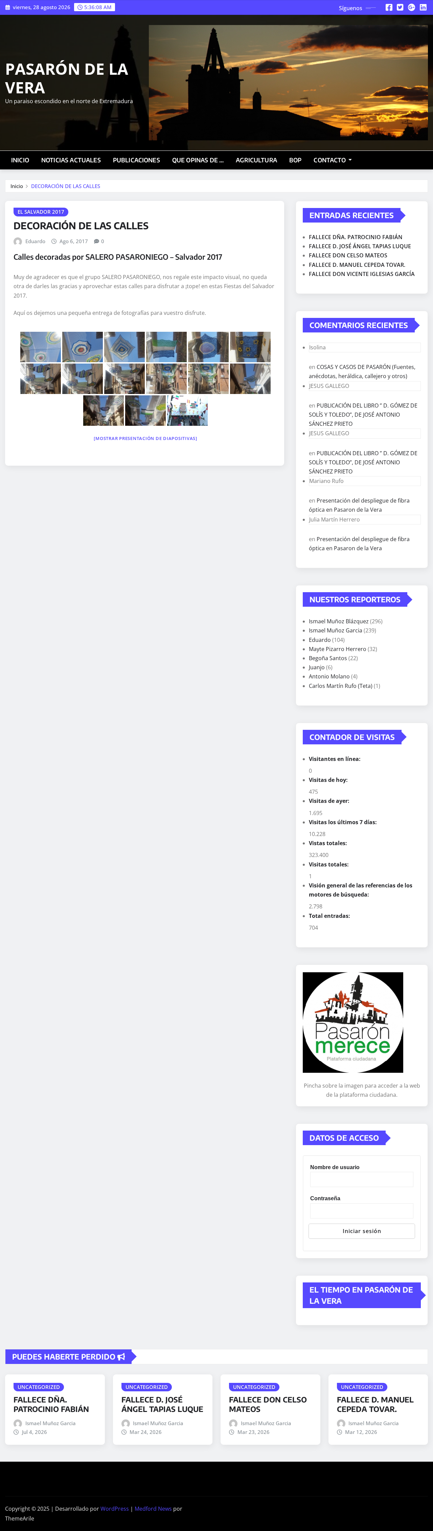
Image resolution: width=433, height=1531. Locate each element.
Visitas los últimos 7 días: (343, 822)
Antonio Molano (329, 676)
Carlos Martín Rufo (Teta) (340, 686)
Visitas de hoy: (329, 780)
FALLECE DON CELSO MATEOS (348, 255)
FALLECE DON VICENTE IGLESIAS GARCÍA (362, 274)
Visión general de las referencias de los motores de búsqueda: (360, 890)
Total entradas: (330, 916)
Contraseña (325, 1198)
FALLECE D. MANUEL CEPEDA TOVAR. (357, 265)
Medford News (153, 1508)
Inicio (20, 160)
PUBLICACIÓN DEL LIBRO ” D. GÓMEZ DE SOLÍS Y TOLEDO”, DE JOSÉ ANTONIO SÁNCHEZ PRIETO (363, 414)
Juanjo (317, 667)
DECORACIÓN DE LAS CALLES (65, 186)
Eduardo (35, 241)
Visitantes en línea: (335, 759)
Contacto (330, 160)
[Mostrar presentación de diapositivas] (145, 438)
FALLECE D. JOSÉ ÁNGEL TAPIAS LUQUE (360, 246)
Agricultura (256, 160)
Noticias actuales (71, 160)
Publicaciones (136, 160)
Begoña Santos (328, 658)
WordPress (114, 1508)
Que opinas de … (198, 160)
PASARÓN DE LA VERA (66, 78)
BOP (295, 160)
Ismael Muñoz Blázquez (339, 621)
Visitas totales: (329, 864)
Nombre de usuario (335, 1167)
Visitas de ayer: (330, 801)
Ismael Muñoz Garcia (335, 630)
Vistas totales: (328, 843)
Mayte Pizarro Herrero (337, 649)
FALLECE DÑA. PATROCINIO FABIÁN (356, 237)
